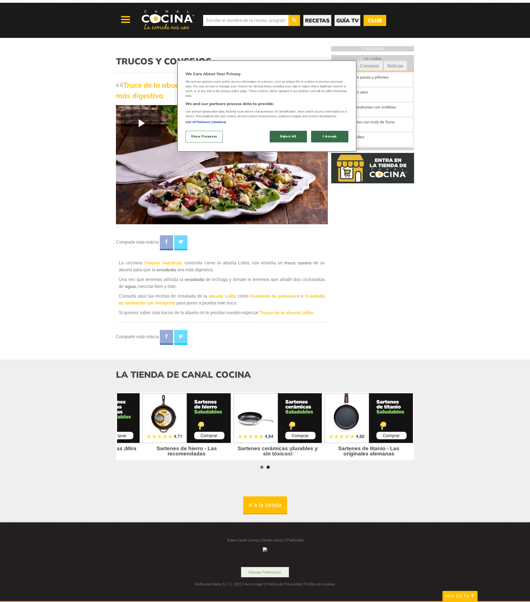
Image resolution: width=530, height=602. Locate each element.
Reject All (288, 136)
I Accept (330, 136)
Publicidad (295, 540)
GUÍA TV (347, 20)
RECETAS (317, 20)
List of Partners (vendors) (206, 122)
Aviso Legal (253, 584)
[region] (267, 106)
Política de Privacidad (283, 584)
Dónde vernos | (274, 540)
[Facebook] (166, 242)
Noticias (395, 66)
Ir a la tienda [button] (265, 505)
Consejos (369, 66)
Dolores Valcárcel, (163, 262)
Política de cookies (319, 584)
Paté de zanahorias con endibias (367, 107)
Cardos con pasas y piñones (364, 77)
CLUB (375, 20)
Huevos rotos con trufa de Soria (366, 122)
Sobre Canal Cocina (243, 540)
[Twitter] (180, 242)
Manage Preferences (265, 572)
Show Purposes (204, 136)
